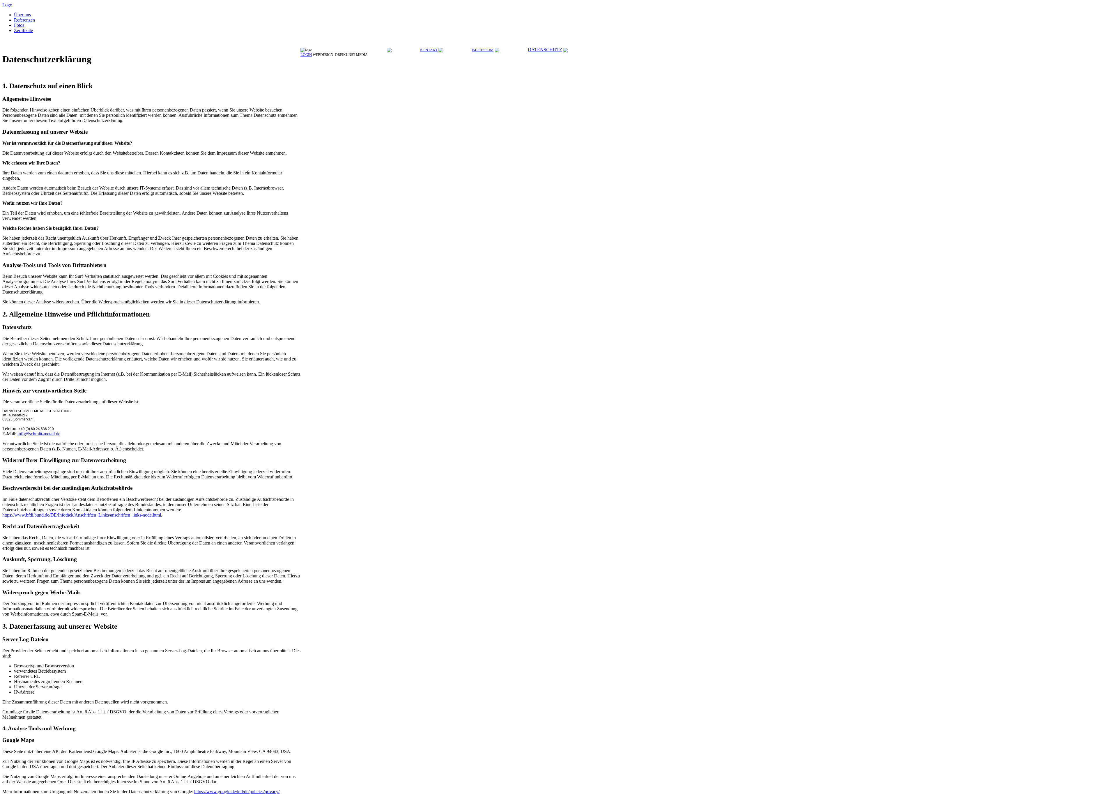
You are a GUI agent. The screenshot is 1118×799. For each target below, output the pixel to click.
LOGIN (306, 54)
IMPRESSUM (482, 50)
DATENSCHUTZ (545, 49)
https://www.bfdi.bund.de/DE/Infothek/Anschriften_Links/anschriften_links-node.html (81, 514)
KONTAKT (429, 50)
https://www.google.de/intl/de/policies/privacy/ (237, 791)
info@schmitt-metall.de (38, 433)
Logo (7, 4)
